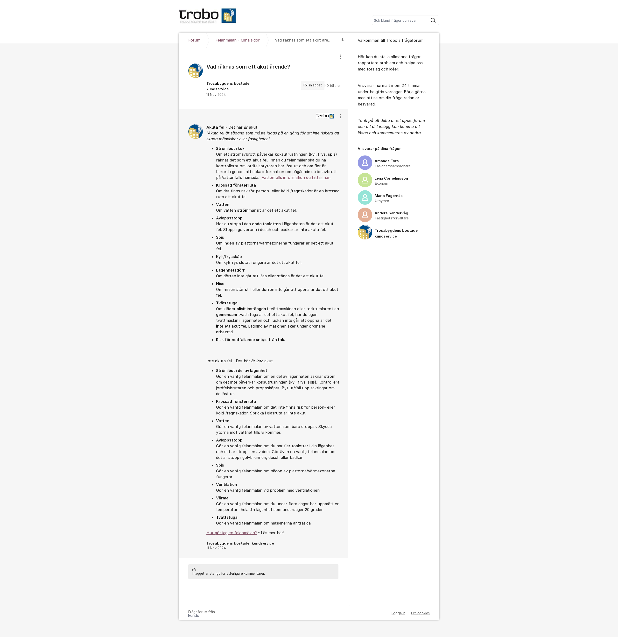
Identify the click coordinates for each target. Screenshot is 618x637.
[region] (263, 78)
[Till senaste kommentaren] (342, 40)
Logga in (398, 613)
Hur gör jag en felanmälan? (231, 532)
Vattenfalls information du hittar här (296, 177)
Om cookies (420, 613)
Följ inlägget (312, 85)
